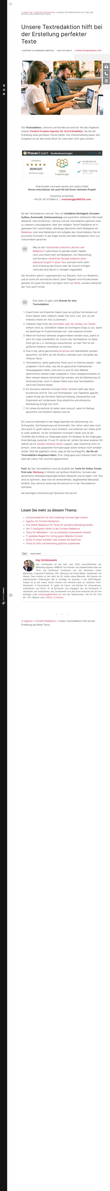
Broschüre (64, 351)
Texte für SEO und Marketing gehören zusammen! (53, 543)
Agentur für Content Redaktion (42, 521)
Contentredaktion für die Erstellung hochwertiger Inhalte (57, 517)
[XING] (49, 597)
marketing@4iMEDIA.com (88, 50)
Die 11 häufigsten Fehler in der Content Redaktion (53, 528)
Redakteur (26, 232)
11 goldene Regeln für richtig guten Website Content (54, 536)
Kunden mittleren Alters (49, 443)
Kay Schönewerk (46, 560)
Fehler (77, 283)
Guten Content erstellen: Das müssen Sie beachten (53, 539)
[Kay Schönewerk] (28, 565)
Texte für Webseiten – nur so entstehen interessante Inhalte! (58, 532)
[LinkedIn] (58, 597)
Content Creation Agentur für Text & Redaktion (56, 131)
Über (24, 554)
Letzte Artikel (35, 554)
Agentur (27, 12)
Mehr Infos (93, 153)
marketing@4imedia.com (50, 594)
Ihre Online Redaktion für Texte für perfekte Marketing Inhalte (59, 524)
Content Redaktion (44, 12)
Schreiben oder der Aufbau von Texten (74, 323)
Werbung (38, 472)
